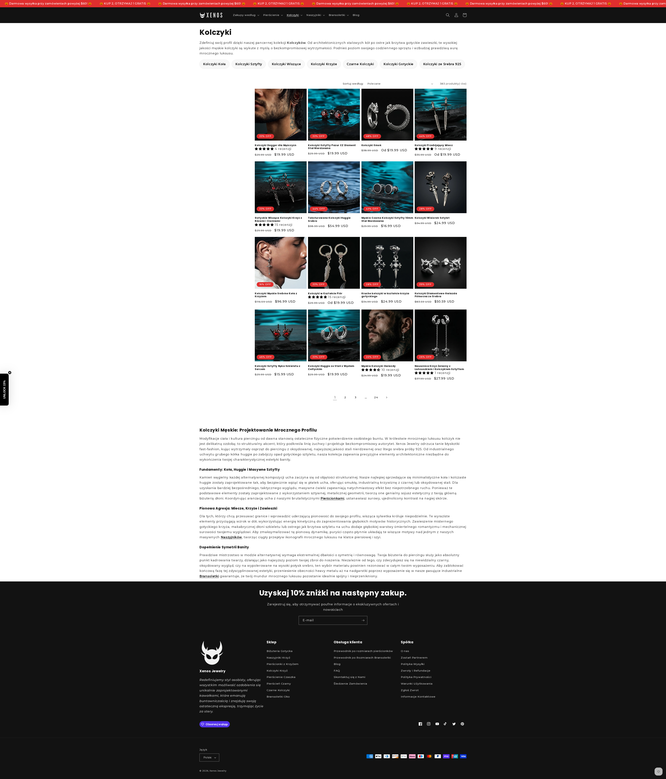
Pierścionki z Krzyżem (283, 664)
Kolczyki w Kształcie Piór (325, 293)
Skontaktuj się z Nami (349, 677)
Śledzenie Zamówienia (350, 683)
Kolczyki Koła (214, 64)
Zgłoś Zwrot (410, 690)
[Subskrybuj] (363, 620)
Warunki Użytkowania (417, 683)
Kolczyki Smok (371, 145)
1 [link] (335, 397)
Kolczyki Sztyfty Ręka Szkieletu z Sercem (277, 368)
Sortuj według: (353, 83)
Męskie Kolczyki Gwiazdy (378, 366)
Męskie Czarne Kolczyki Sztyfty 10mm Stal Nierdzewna (387, 219)
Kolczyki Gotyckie (398, 64)
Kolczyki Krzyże (324, 64)
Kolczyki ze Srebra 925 (442, 64)
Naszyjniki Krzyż (278, 657)
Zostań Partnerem (414, 657)
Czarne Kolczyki (360, 64)
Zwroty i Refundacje (415, 670)
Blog (337, 664)
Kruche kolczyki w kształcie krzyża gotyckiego (385, 295)
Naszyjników (231, 537)
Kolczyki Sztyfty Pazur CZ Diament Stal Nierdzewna (332, 147)
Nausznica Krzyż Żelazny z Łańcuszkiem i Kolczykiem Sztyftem (439, 368)
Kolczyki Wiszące (286, 64)
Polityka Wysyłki (413, 664)
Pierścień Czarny (279, 683)
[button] (246, 15)
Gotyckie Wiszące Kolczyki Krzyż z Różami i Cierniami (278, 219)
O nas (405, 650)
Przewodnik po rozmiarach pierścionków (363, 650)
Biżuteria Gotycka (279, 650)
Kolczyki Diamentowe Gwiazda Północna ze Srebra (436, 295)
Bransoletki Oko (278, 696)
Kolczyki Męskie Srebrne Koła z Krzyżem (276, 295)
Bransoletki (209, 576)
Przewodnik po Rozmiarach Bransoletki (362, 657)
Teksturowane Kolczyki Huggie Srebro (329, 219)
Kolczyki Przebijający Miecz (434, 145)
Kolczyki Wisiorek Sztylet (432, 218)
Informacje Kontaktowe (418, 696)
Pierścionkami (332, 498)
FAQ (337, 670)
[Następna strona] (386, 397)
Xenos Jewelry (218, 770)
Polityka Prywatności (416, 677)
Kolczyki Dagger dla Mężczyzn (275, 145)
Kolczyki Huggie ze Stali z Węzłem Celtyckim (331, 368)
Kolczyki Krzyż (277, 670)
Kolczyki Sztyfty (248, 64)
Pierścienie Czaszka (281, 677)
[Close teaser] (9, 372)
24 (376, 397)
